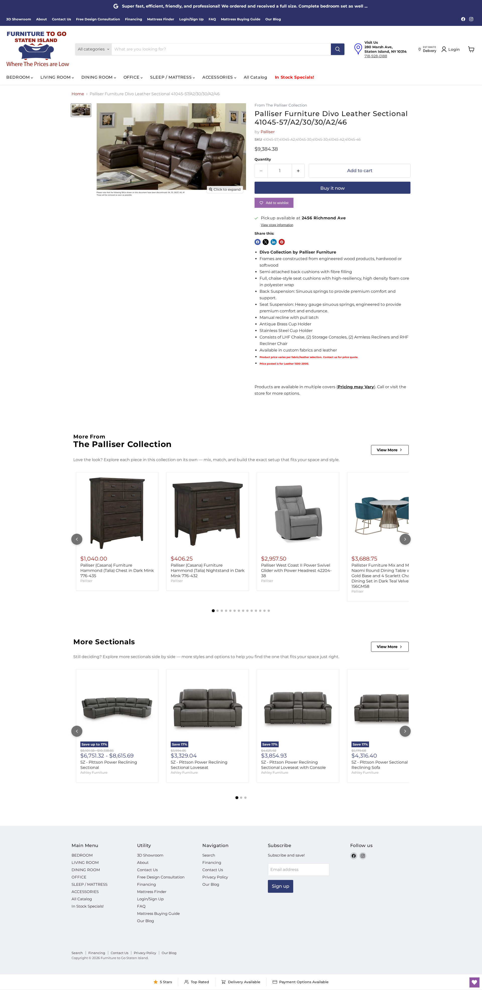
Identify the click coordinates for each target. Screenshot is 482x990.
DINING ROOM (97, 77)
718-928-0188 (376, 56)
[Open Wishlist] (474, 982)
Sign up (280, 886)
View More (387, 450)
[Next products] (405, 539)
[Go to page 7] (239, 611)
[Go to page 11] (256, 611)
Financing (133, 19)
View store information (277, 225)
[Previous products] (76, 539)
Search (208, 855)
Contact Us (61, 19)
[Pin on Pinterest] (282, 242)
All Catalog (255, 77)
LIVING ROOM (56, 77)
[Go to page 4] (226, 611)
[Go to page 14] (269, 611)
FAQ (212, 19)
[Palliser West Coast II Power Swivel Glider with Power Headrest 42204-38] (298, 513)
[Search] (337, 49)
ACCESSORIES (218, 77)
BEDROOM (18, 77)
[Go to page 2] (217, 611)
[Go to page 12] (260, 611)
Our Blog (273, 19)
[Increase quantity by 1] (298, 171)
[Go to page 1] (213, 610)
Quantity (263, 159)
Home (78, 94)
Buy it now (332, 188)
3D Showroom (18, 19)
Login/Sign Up (191, 19)
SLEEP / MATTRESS (171, 77)
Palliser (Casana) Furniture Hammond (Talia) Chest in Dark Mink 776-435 (117, 570)
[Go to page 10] (252, 611)
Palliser (268, 131)
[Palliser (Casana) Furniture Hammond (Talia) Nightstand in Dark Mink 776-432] (208, 513)
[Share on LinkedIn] (274, 242)
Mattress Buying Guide (240, 19)
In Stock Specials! (295, 77)
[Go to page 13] (264, 611)
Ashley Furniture (93, 772)
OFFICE (132, 77)
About (41, 19)
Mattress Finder (160, 19)
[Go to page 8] (243, 611)
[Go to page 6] (234, 611)
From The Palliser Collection (281, 105)
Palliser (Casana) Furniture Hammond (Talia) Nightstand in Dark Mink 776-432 (208, 570)
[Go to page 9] (247, 611)
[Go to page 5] (230, 611)
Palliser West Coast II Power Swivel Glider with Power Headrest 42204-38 (296, 570)
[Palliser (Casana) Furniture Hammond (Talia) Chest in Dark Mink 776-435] (117, 513)
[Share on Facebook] (258, 242)
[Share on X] (266, 242)
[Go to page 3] (222, 611)
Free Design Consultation (98, 19)
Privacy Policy (215, 877)
